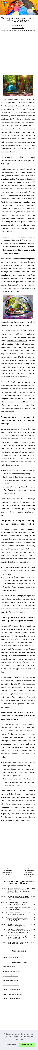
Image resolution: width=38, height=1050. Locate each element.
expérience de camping (23, 629)
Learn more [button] (19, 1039)
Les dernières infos (18, 28)
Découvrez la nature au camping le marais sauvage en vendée (18, 913)
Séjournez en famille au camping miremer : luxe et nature (17, 942)
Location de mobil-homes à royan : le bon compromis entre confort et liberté (18, 897)
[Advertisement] (19, 52)
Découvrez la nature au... (11, 985)
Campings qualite (18, 25)
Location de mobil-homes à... (12, 971)
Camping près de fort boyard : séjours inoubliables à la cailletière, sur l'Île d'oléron (18, 919)
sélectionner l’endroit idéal (17, 341)
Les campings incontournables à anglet (7, 872)
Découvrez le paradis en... (11, 980)
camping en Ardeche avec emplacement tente (18, 225)
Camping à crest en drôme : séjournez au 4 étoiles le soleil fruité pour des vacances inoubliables (18, 931)
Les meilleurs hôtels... (10, 966)
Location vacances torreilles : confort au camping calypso (16, 925)
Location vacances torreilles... (12, 994)
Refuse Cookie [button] (11, 1044)
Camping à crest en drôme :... (12, 998)
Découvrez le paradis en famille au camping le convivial (18, 908)
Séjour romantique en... (10, 976)
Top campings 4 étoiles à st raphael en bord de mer (29, 873)
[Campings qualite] (19, 7)
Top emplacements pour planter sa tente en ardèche (18, 30)
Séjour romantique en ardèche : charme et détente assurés (17, 903)
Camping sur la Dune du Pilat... (12, 957)
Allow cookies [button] (27, 1044)
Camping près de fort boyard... (12, 989)
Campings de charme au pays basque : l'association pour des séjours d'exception (17, 937)
